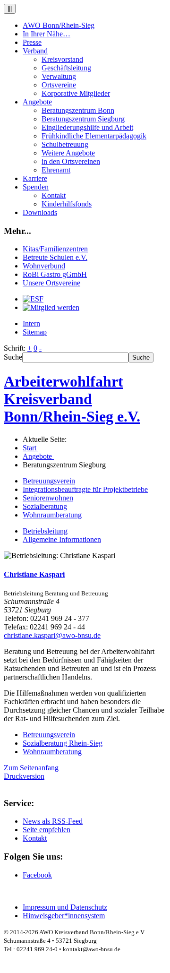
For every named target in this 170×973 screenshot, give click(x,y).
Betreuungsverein (49, 481)
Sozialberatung (45, 506)
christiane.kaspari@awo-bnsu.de (52, 635)
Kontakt (54, 195)
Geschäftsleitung (66, 68)
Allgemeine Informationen (62, 539)
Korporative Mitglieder (76, 93)
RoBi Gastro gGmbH (55, 274)
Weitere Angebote (68, 153)
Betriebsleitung (45, 531)
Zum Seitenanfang (31, 768)
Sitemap (35, 332)
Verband (35, 51)
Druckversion (24, 776)
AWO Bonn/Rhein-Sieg (58, 25)
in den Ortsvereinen (71, 161)
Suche (13, 357)
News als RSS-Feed (53, 821)
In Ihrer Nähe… (46, 34)
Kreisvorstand (62, 59)
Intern (31, 323)
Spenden (36, 187)
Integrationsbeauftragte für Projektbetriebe (85, 489)
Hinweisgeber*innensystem (64, 916)
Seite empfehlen (46, 830)
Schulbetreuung (65, 144)
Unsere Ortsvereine (51, 283)
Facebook (37, 875)
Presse (32, 42)
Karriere (35, 178)
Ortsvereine (59, 85)
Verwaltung (59, 76)
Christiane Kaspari (34, 574)
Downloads (40, 212)
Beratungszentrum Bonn (78, 110)
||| (10, 8)
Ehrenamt (56, 170)
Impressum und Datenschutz (65, 907)
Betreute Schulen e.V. (55, 257)
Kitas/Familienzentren (55, 249)
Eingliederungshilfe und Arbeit (87, 127)
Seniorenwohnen (48, 498)
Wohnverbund (44, 266)
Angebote (37, 102)
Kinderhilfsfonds (67, 204)
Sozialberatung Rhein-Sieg (62, 743)
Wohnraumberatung (52, 515)
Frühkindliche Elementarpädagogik (94, 136)
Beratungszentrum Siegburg (83, 119)
